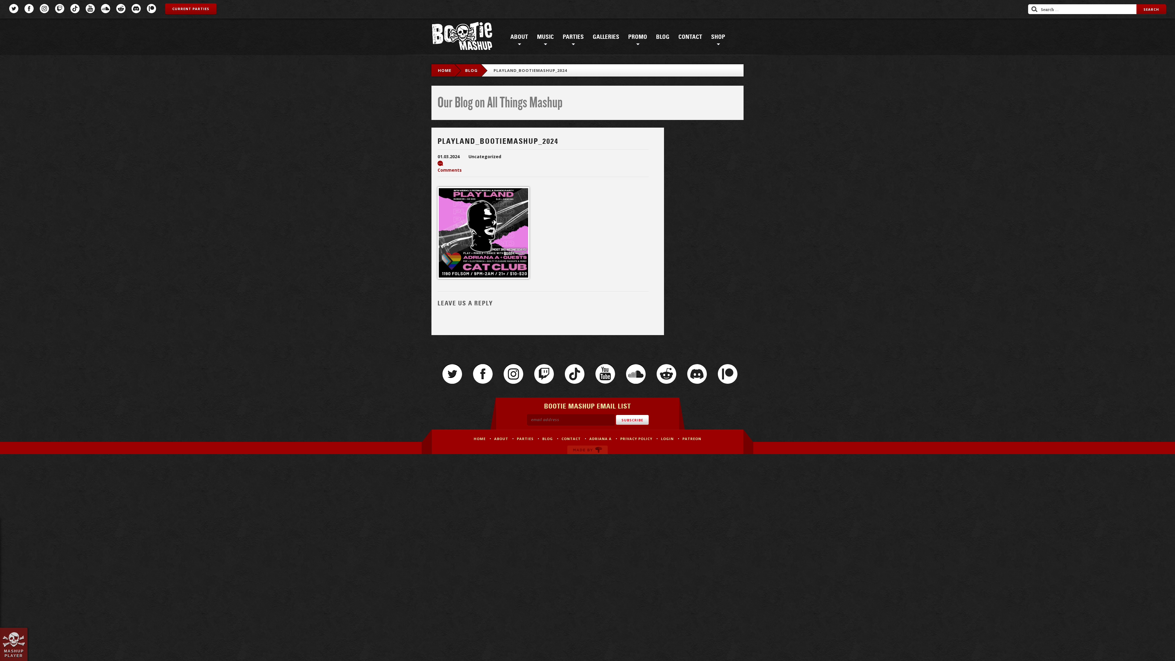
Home (444, 70)
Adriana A (600, 438)
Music (545, 37)
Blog (663, 37)
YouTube (90, 8)
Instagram (44, 8)
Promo (637, 37)
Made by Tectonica (587, 450)
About (519, 37)
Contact (690, 37)
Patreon (151, 8)
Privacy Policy (636, 438)
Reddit (120, 8)
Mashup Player (14, 653)
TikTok (75, 8)
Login (667, 438)
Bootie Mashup (462, 37)
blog (471, 70)
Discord (136, 8)
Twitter (13, 8)
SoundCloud (105, 8)
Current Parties (190, 8)
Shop (718, 37)
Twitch (59, 8)
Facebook (29, 8)
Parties (573, 37)
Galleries (606, 37)
